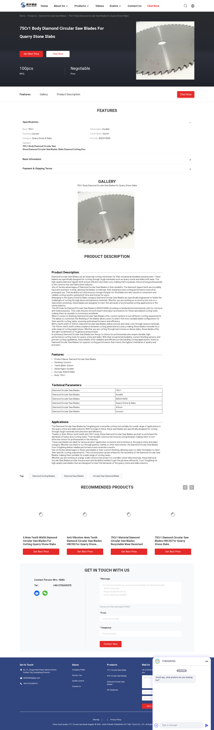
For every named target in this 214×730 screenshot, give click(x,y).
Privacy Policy (115, 720)
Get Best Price (31, 53)
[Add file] (156, 725)
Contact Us (76, 686)
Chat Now (58, 53)
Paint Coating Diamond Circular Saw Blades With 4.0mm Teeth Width (82, 541)
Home (22, 16)
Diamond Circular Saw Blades (52, 16)
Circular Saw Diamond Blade (106, 476)
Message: (105, 579)
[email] (36, 593)
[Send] (206, 725)
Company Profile (78, 670)
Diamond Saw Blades (74, 476)
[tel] (53, 593)
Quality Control (78, 681)
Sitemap (96, 720)
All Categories (112, 690)
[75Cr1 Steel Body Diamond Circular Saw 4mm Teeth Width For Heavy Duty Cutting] (173, 514)
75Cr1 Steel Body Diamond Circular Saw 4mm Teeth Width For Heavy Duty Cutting (172, 541)
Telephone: (106, 628)
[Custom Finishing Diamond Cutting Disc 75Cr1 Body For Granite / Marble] (41, 514)
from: (104, 613)
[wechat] (45, 593)
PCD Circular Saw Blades (117, 676)
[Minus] (206, 661)
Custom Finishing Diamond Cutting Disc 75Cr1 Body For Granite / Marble (40, 541)
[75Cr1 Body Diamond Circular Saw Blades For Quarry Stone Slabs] (165, 50)
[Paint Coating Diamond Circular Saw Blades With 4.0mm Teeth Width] (85, 514)
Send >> (150, 706)
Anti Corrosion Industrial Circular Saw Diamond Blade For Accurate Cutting (127, 541)
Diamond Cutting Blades (43, 476)
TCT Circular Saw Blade (116, 670)
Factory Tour (77, 675)
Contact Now (110, 644)
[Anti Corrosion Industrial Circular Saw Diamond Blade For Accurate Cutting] (129, 514)
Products (32, 16)
